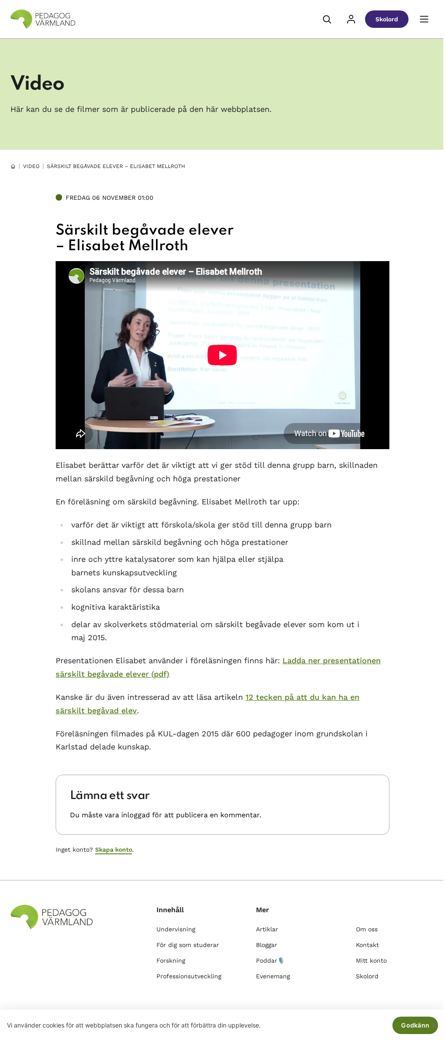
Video (31, 166)
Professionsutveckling (188, 976)
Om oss (367, 929)
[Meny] (424, 19)
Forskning (170, 960)
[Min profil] (351, 19)
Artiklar (267, 929)
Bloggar (266, 944)
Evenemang (273, 976)
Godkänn (415, 1025)
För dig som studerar (187, 944)
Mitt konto (371, 960)
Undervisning (175, 929)
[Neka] (434, 1025)
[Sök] (326, 19)
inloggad (135, 815)
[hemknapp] (13, 166)
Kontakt (367, 944)
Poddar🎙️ (270, 960)
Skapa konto (113, 849)
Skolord (386, 19)
